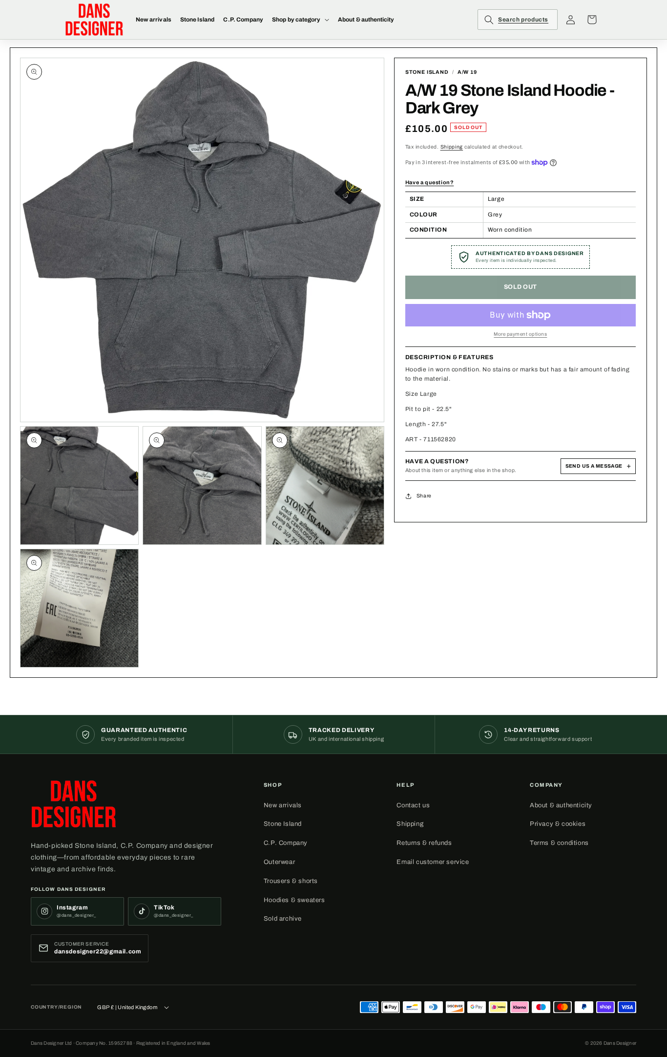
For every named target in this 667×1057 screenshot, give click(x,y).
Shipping (451, 147)
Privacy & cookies (557, 823)
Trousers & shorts (291, 881)
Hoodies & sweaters (294, 900)
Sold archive (283, 918)
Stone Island (283, 823)
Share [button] (424, 495)
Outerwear (279, 862)
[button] (301, 19)
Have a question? (429, 182)
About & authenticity (561, 805)
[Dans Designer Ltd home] (74, 803)
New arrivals (283, 805)
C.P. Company (286, 843)
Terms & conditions (559, 843)
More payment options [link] (520, 334)
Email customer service (432, 862)
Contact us (413, 805)
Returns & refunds (424, 843)
